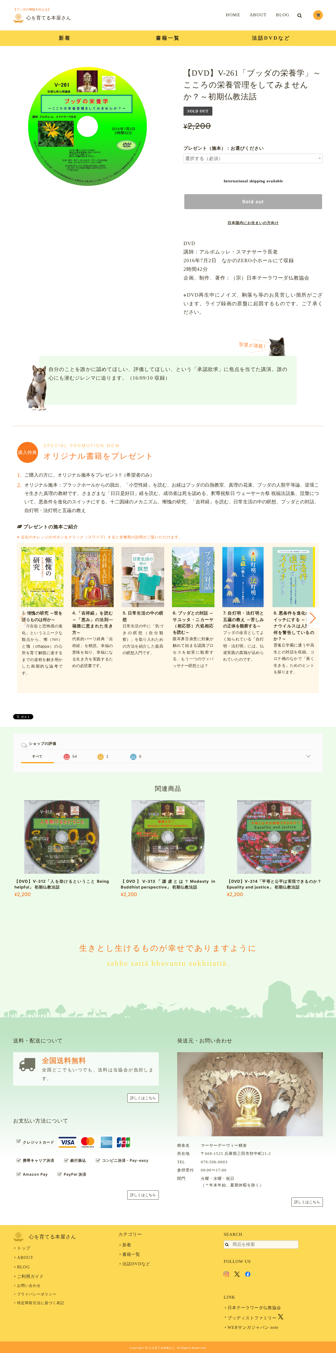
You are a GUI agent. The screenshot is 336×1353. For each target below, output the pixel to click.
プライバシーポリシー (36, 1294)
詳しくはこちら (143, 1098)
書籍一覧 (168, 38)
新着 (65, 38)
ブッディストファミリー (253, 1318)
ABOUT (258, 14)
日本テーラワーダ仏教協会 (254, 1307)
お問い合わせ (29, 1286)
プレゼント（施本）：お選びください (223, 148)
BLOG (283, 14)
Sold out (253, 201)
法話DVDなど (271, 38)
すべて (37, 756)
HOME (233, 14)
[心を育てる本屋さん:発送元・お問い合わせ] (250, 1094)
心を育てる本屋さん (48, 17)
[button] (312, 618)
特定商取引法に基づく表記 (40, 1303)
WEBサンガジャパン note (253, 1327)
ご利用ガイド (30, 1276)
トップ (23, 1248)
